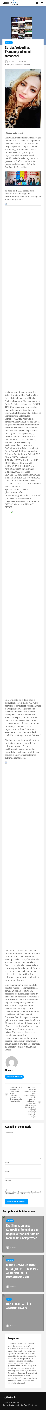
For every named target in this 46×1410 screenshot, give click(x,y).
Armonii (9, 42)
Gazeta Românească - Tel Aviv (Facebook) (19, 1405)
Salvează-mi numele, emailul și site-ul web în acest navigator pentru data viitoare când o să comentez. (23, 1193)
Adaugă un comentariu (15, 65)
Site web (8, 1181)
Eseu (8, 1299)
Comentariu (9, 1133)
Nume (7, 1162)
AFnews (11, 62)
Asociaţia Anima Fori (11, 1402)
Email (7, 1171)
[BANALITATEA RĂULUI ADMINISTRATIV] (23, 1312)
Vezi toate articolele (14, 1077)
